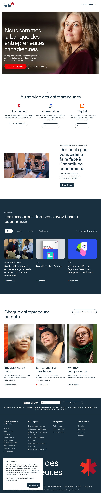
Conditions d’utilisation (55, 486)
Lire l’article (10, 281)
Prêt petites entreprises (36, 426)
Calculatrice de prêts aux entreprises (37, 433)
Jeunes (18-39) (9, 437)
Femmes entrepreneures (77, 369)
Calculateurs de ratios (36, 437)
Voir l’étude (74, 281)
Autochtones (8, 431)
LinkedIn (80, 426)
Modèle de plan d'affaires (49, 266)
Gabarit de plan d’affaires (37, 429)
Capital (82, 111)
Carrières (31, 446)
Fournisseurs (8, 452)
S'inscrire (73, 403)
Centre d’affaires (59, 432)
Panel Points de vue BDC (37, 450)
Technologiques (9, 445)
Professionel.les (9, 449)
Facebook (81, 429)
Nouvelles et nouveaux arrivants (11, 441)
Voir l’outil (41, 281)
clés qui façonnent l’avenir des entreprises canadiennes (80, 269)
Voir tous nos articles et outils (86, 231)
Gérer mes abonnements (37, 443)
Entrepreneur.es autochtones (46, 369)
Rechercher (88, 4)
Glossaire (31, 440)
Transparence (87, 486)
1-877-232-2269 (59, 429)
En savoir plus (11, 385)
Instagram (81, 432)
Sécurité (78, 486)
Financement (19, 111)
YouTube (80, 435)
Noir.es (6, 428)
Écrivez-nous (57, 426)
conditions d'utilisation (57, 490)
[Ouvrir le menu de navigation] (96, 4)
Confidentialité (69, 486)
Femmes (7, 434)
